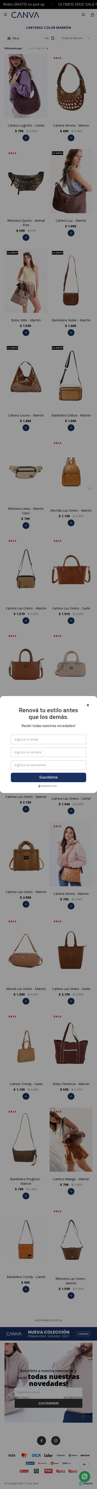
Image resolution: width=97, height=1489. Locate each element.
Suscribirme (48, 777)
